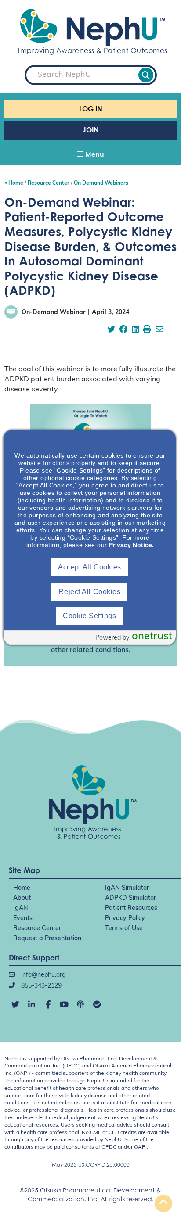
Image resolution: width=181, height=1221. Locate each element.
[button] (90, 155)
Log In (90, 108)
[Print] (147, 330)
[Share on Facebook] (123, 330)
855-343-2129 (40, 986)
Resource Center (37, 928)
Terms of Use (124, 928)
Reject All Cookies (89, 591)
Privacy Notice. (131, 544)
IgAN (20, 908)
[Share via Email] (159, 330)
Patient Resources (131, 908)
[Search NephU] (145, 75)
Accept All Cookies (89, 567)
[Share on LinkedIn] (135, 330)
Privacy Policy (125, 918)
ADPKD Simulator (130, 898)
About (22, 898)
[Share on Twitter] (111, 330)
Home (21, 888)
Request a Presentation (47, 938)
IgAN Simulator (127, 888)
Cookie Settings (89, 615)
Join (91, 129)
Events (23, 918)
